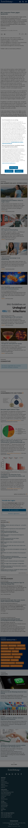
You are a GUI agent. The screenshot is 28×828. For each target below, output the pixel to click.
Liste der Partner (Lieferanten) (8, 163)
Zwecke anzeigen (13, 167)
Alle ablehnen (9, 171)
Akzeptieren (19, 171)
